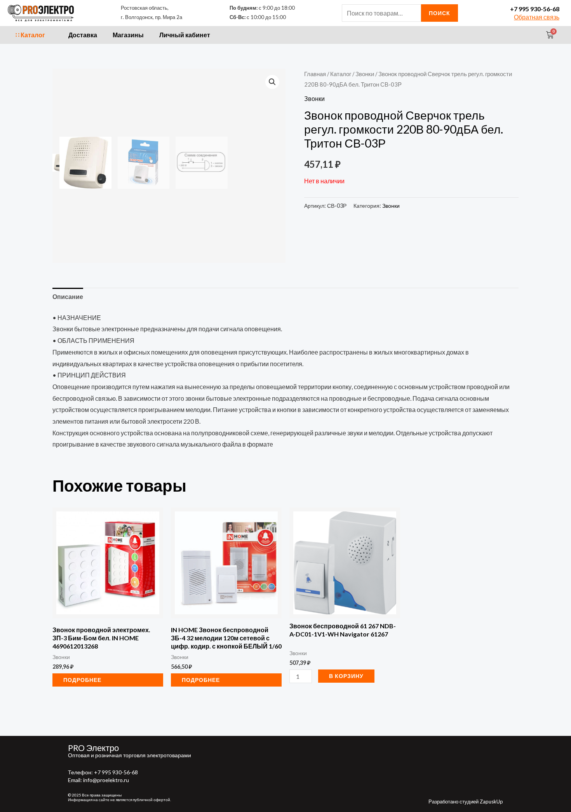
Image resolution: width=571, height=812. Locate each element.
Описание (67, 296)
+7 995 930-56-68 (534, 8)
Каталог (340, 73)
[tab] (67, 297)
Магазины (128, 34)
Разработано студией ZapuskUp (465, 801)
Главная (315, 73)
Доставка (82, 34)
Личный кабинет (184, 34)
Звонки (364, 73)
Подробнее (82, 679)
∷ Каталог (30, 34)
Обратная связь (536, 17)
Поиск (439, 13)
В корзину (346, 676)
